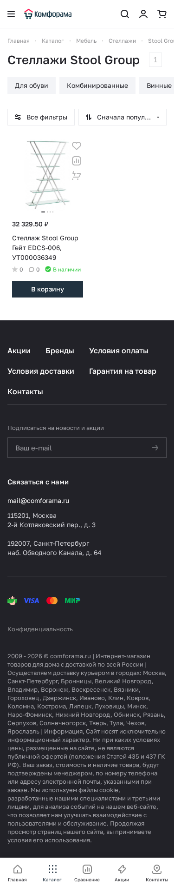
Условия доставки (40, 371)
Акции (19, 350)
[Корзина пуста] (162, 14)
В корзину (47, 289)
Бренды (59, 350)
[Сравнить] (76, 160)
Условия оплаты (119, 350)
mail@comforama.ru (38, 500)
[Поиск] (124, 14)
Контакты (25, 391)
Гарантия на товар (122, 371)
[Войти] (143, 14)
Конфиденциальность (40, 629)
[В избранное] (76, 146)
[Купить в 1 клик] (76, 175)
